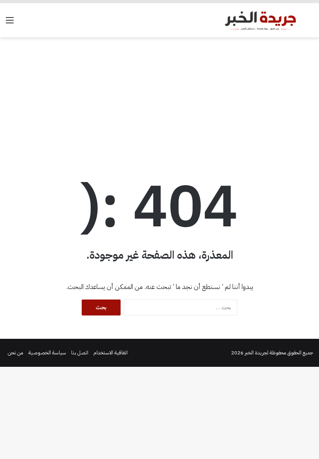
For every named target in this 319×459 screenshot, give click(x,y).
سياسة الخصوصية (47, 352)
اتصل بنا (79, 352)
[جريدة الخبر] (260, 20)
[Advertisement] (159, 100)
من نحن (15, 352)
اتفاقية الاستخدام (110, 352)
